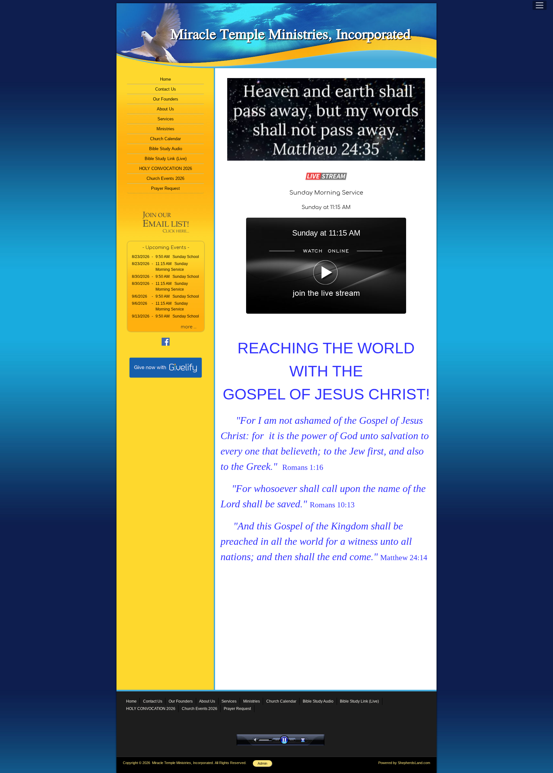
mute (256, 740)
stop (308, 739)
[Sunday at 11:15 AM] (326, 312)
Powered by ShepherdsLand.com (404, 763)
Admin (262, 763)
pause (286, 739)
